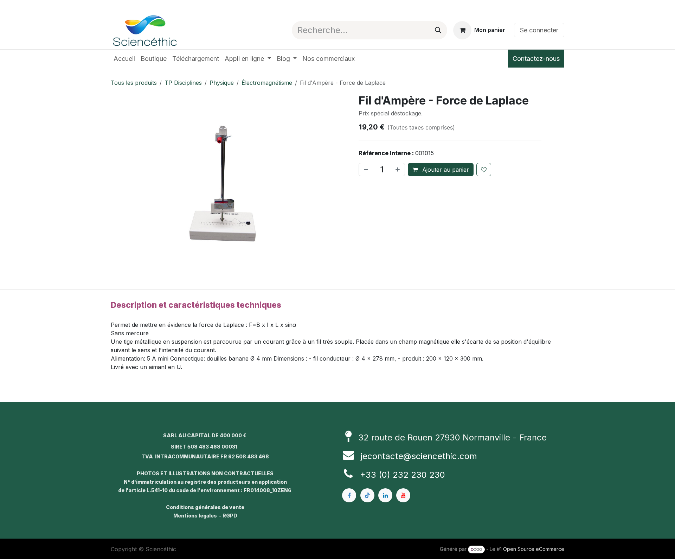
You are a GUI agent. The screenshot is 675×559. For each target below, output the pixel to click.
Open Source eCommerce (533, 549)
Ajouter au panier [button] (444, 169)
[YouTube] (403, 495)
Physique (222, 82)
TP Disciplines (183, 82)
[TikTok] (367, 495)
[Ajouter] (398, 169)
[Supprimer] (365, 169)
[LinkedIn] (385, 495)
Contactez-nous (536, 58)
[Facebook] (349, 495)
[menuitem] (124, 58)
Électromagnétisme (267, 82)
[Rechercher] (438, 30)
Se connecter (539, 30)
